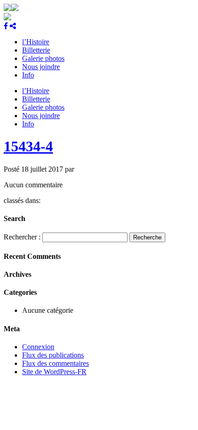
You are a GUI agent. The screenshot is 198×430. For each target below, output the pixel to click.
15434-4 (28, 146)
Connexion (38, 347)
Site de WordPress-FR (54, 372)
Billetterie (36, 50)
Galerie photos (43, 58)
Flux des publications (53, 355)
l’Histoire (35, 42)
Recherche (147, 237)
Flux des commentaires (55, 363)
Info (28, 75)
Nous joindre (41, 67)
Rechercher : (22, 237)
